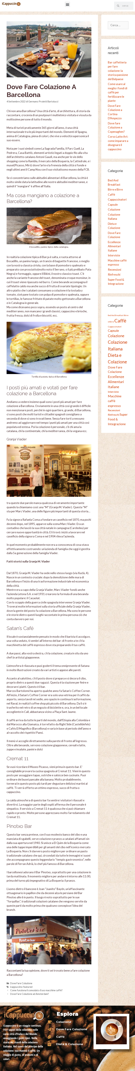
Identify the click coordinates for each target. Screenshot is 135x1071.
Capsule (113, 204)
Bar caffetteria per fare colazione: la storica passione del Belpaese (118, 71)
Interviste (114, 255)
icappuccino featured (21, 986)
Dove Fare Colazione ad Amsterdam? (29, 994)
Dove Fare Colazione (21, 983)
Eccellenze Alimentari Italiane (114, 246)
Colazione (114, 209)
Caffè (111, 194)
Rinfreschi (114, 274)
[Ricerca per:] (118, 25)
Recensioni (114, 269)
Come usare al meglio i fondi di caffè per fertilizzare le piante (117, 92)
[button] (67, 4)
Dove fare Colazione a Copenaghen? (116, 127)
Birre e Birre (115, 189)
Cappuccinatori (117, 199)
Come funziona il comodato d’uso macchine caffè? (36, 990)
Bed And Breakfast (115, 315)
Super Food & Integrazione (118, 419)
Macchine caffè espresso (115, 401)
